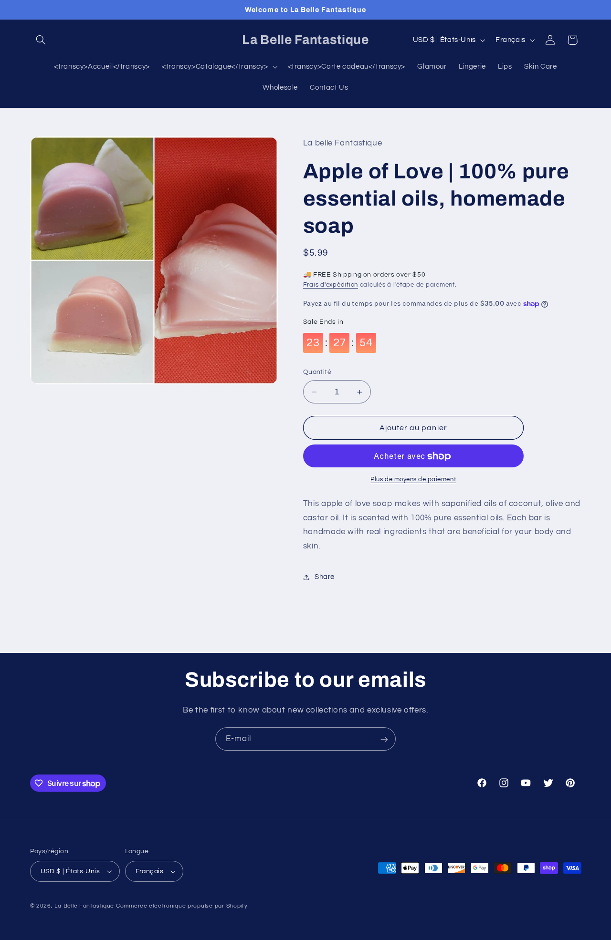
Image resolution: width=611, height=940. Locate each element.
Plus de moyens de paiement (413, 480)
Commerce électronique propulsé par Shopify (182, 906)
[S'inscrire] (384, 739)
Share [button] (325, 576)
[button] (41, 40)
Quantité (317, 372)
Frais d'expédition (330, 285)
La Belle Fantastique (85, 906)
